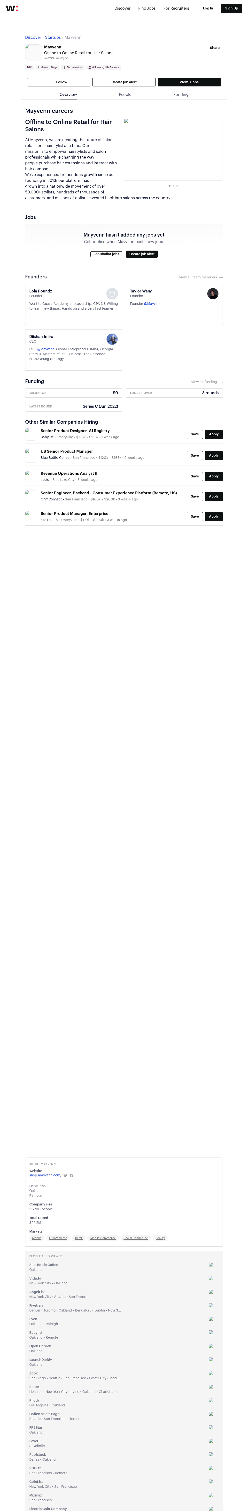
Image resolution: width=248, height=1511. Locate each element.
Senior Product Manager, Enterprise (74, 514)
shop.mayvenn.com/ (45, 1175)
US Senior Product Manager (67, 451)
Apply (214, 434)
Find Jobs (147, 8)
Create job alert (124, 82)
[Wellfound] (12, 8)
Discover (123, 8)
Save (195, 434)
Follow (61, 82)
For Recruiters (176, 8)
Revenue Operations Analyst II (69, 474)
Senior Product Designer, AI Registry (75, 431)
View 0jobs (189, 82)
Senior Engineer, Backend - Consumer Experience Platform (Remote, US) (109, 493)
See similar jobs (106, 254)
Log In (208, 8)
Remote (35, 1195)
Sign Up (231, 8)
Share (215, 48)
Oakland (36, 1191)
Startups (53, 37)
